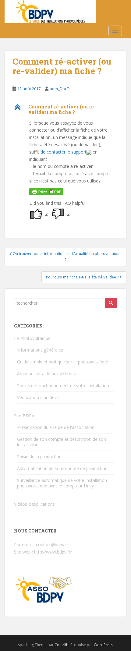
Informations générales (40, 350)
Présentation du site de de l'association (55, 427)
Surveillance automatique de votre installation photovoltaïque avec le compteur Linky (62, 483)
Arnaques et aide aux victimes (46, 374)
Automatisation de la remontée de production (62, 468)
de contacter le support (64, 152)
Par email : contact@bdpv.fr (41, 544)
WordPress (103, 644)
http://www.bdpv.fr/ (53, 552)
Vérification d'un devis (38, 397)
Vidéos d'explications (34, 504)
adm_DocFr (60, 88)
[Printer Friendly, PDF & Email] (46, 191)
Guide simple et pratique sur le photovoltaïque (62, 362)
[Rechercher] (111, 303)
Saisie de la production (39, 456)
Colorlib (62, 644)
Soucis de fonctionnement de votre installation (63, 385)
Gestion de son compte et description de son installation (61, 442)
